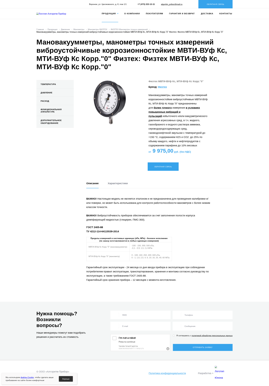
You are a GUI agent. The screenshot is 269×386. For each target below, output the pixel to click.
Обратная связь (215, 4)
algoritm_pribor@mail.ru (171, 4)
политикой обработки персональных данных (212, 335)
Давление (46, 93)
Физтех (162, 87)
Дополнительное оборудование (51, 121)
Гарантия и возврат (182, 13)
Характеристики (118, 183)
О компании (132, 13)
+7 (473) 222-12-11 (146, 4)
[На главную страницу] (53, 13)
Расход (45, 101)
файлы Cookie (27, 377)
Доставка (207, 13)
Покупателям (154, 13)
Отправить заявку (203, 347)
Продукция (109, 13)
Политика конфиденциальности (167, 373)
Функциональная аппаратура (51, 110)
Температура (48, 84)
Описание (92, 183)
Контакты (225, 13)
